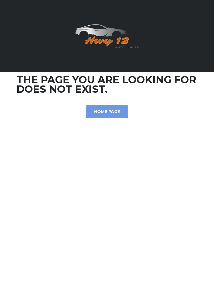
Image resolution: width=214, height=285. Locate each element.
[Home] (107, 35)
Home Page (107, 111)
